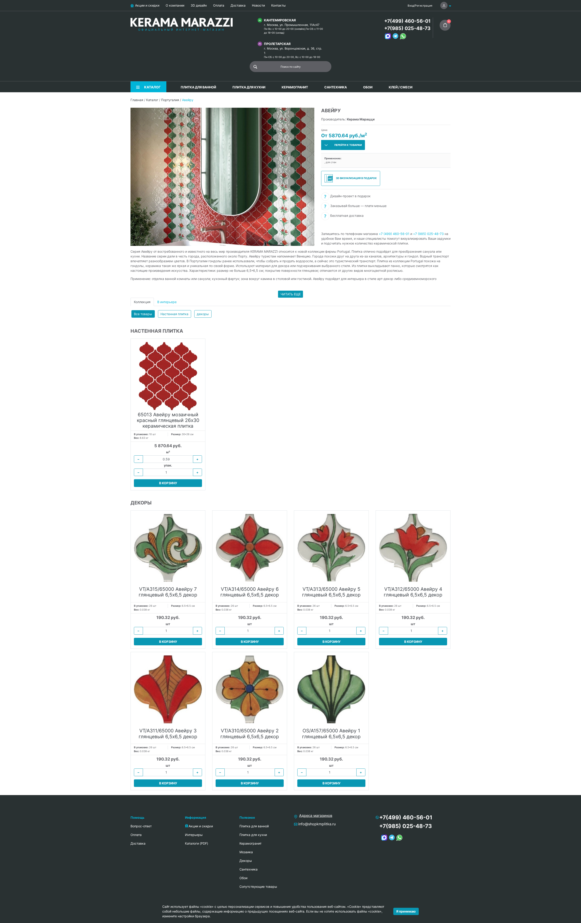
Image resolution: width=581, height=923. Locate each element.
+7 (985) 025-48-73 (428, 234)
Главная (136, 100)
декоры (203, 314)
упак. (168, 465)
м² (168, 452)
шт (168, 624)
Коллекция (142, 302)
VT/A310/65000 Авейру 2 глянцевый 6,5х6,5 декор (249, 733)
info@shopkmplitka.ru (317, 824)
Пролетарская (277, 44)
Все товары (143, 314)
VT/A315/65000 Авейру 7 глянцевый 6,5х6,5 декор (168, 592)
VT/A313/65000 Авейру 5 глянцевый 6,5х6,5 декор (331, 592)
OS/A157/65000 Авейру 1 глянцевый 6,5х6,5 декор (331, 733)
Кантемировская (280, 20)
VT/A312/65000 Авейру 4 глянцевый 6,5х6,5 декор (413, 592)
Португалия (170, 100)
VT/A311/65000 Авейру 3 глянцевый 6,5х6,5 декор (168, 733)
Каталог (152, 100)
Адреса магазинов (315, 815)
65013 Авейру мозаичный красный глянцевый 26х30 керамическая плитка (168, 420)
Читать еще (291, 294)
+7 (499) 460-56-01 (394, 234)
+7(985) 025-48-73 (407, 28)
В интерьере (167, 302)
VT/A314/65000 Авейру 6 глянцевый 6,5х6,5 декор (249, 592)
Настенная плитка (174, 314)
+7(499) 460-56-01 (407, 21)
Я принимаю (406, 911)
